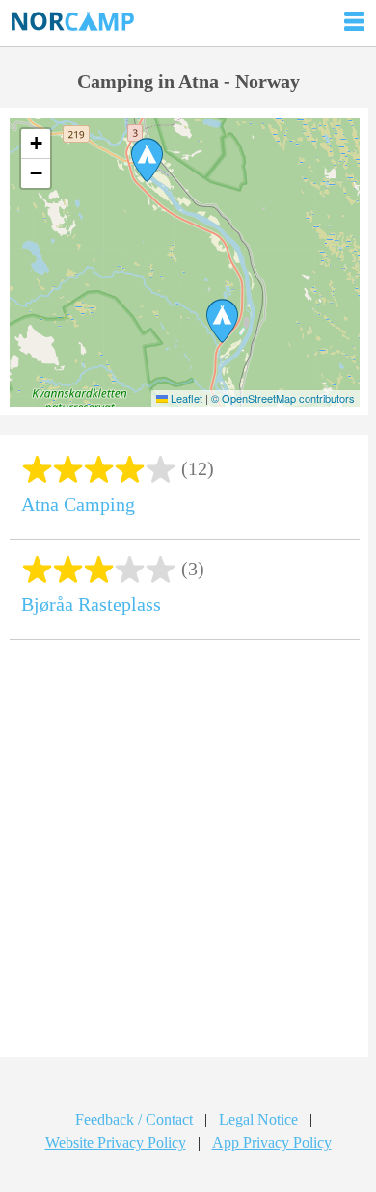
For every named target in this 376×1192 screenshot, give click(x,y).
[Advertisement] (188, 856)
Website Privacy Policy (115, 1142)
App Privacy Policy (272, 1142)
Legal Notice (258, 1119)
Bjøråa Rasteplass (91, 604)
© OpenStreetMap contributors (283, 398)
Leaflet (185, 398)
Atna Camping (78, 504)
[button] (147, 160)
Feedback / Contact (134, 1119)
